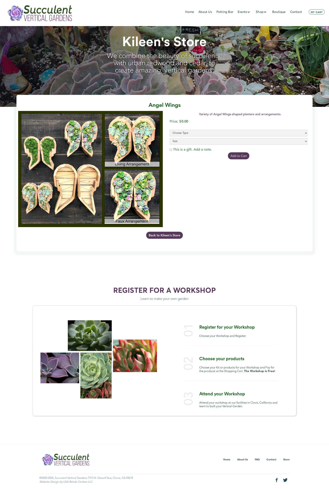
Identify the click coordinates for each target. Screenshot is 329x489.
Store (286, 459)
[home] (39, 13)
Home (226, 459)
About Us (242, 459)
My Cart (317, 12)
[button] (244, 12)
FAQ (257, 459)
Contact (271, 459)
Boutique (279, 12)
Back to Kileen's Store (164, 235)
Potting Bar (224, 12)
